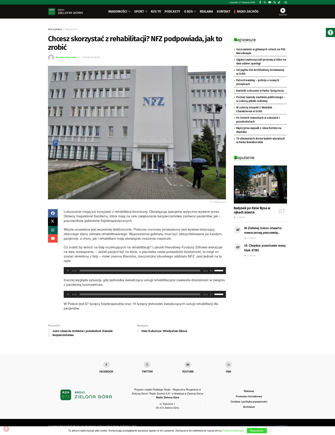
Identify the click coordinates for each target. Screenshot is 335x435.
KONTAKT (223, 11)
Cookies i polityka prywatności (248, 401)
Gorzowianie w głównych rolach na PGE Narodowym (260, 51)
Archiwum (249, 406)
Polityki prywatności (233, 430)
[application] (145, 270)
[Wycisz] (211, 270)
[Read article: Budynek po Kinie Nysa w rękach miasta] (260, 184)
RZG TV (156, 11)
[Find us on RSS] (275, 2)
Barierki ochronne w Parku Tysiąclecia (260, 90)
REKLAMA (206, 11)
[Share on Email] (53, 238)
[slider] (219, 270)
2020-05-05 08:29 (91, 57)
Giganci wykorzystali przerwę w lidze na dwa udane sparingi (261, 61)
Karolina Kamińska (66, 57)
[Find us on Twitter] (264, 2)
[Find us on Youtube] (188, 365)
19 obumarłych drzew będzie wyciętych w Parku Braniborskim (260, 140)
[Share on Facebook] (53, 213)
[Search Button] (286, 2)
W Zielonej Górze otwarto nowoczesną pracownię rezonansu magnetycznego (264, 230)
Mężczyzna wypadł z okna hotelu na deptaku (258, 130)
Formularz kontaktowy (249, 396)
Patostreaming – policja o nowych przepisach (257, 82)
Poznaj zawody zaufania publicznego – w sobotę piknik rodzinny (260, 99)
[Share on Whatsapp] (53, 230)
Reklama (249, 391)
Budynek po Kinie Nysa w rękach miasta (252, 210)
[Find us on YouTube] (269, 2)
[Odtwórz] (68, 270)
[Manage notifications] (6, 429)
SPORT (139, 11)
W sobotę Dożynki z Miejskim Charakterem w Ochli (254, 109)
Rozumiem (256, 430)
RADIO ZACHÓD (247, 11)
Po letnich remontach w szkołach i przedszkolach (258, 119)
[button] (330, 32)
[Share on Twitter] (53, 222)
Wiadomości (71, 29)
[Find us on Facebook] (260, 2)
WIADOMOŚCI (117, 11)
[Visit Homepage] (65, 11)
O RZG (188, 11)
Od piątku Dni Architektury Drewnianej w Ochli (260, 71)
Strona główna (55, 29)
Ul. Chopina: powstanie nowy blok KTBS (265, 248)
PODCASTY (172, 11)
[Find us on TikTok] (279, 2)
